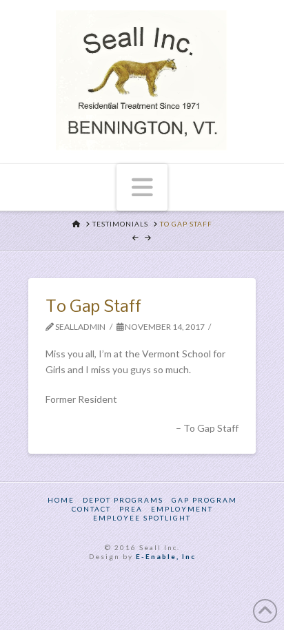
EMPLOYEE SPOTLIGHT (142, 518)
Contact (91, 509)
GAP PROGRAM (204, 500)
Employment (182, 509)
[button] (142, 187)
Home (61, 500)
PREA (131, 509)
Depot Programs (123, 500)
